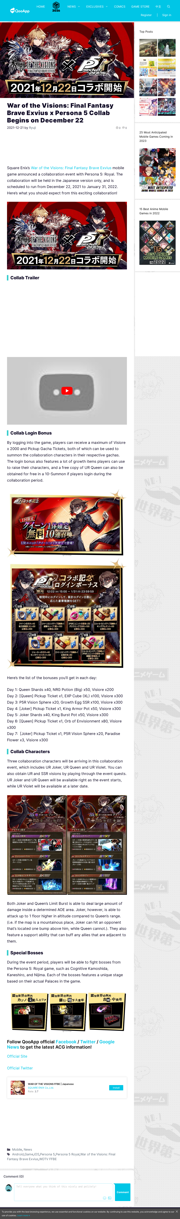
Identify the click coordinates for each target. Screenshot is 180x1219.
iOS (36, 1154)
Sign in (166, 15)
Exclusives (95, 6)
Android (18, 1154)
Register (146, 15)
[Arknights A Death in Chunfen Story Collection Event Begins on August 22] (148, 49)
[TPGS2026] (56, 6)
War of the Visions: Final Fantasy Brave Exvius (71, 168)
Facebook (66, 1041)
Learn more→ (23, 1215)
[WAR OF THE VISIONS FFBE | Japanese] (67, 1087)
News (72, 6)
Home (41, 6)
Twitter (88, 1041)
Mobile (17, 1149)
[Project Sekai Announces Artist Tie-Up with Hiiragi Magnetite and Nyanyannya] (148, 68)
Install (116, 1087)
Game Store (140, 6)
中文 (158, 6)
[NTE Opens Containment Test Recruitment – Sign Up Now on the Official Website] (167, 108)
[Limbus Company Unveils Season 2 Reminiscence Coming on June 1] (167, 49)
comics (119, 6)
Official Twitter (20, 1068)
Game (29, 1154)
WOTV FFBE (48, 1159)
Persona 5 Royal (67, 1154)
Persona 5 (47, 1154)
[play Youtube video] (67, 390)
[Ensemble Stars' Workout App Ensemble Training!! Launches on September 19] (167, 68)
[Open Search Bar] (168, 6)
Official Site (17, 1056)
